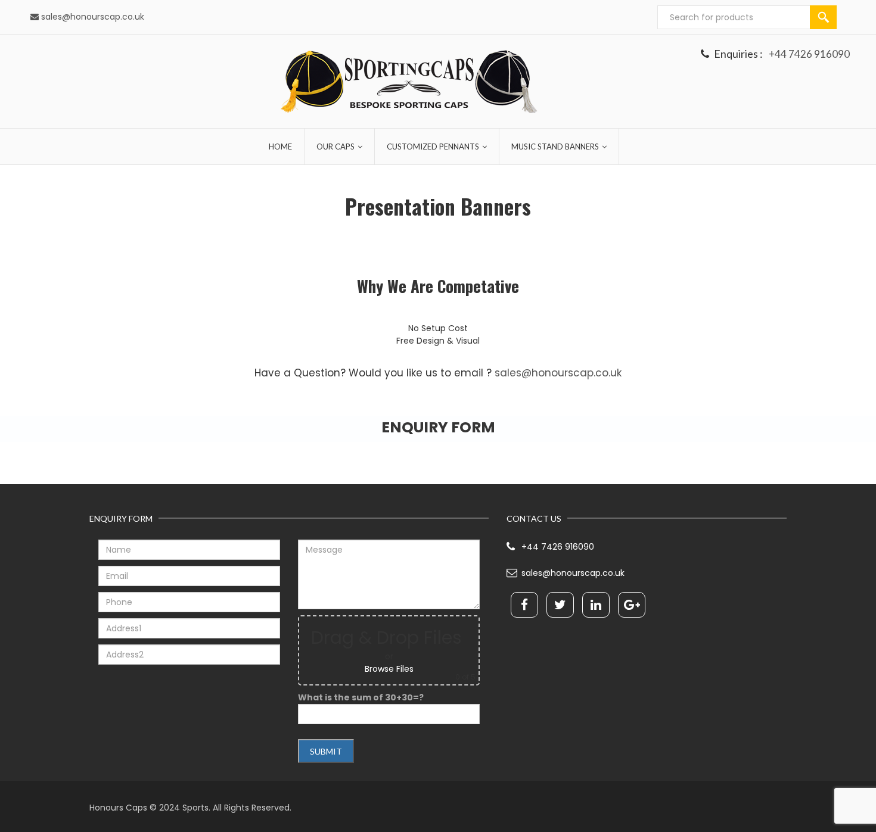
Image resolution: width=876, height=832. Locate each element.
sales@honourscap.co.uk (92, 17)
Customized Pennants (433, 146)
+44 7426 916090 (809, 54)
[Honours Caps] (409, 82)
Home (280, 146)
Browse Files (389, 669)
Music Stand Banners (555, 146)
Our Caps (335, 146)
